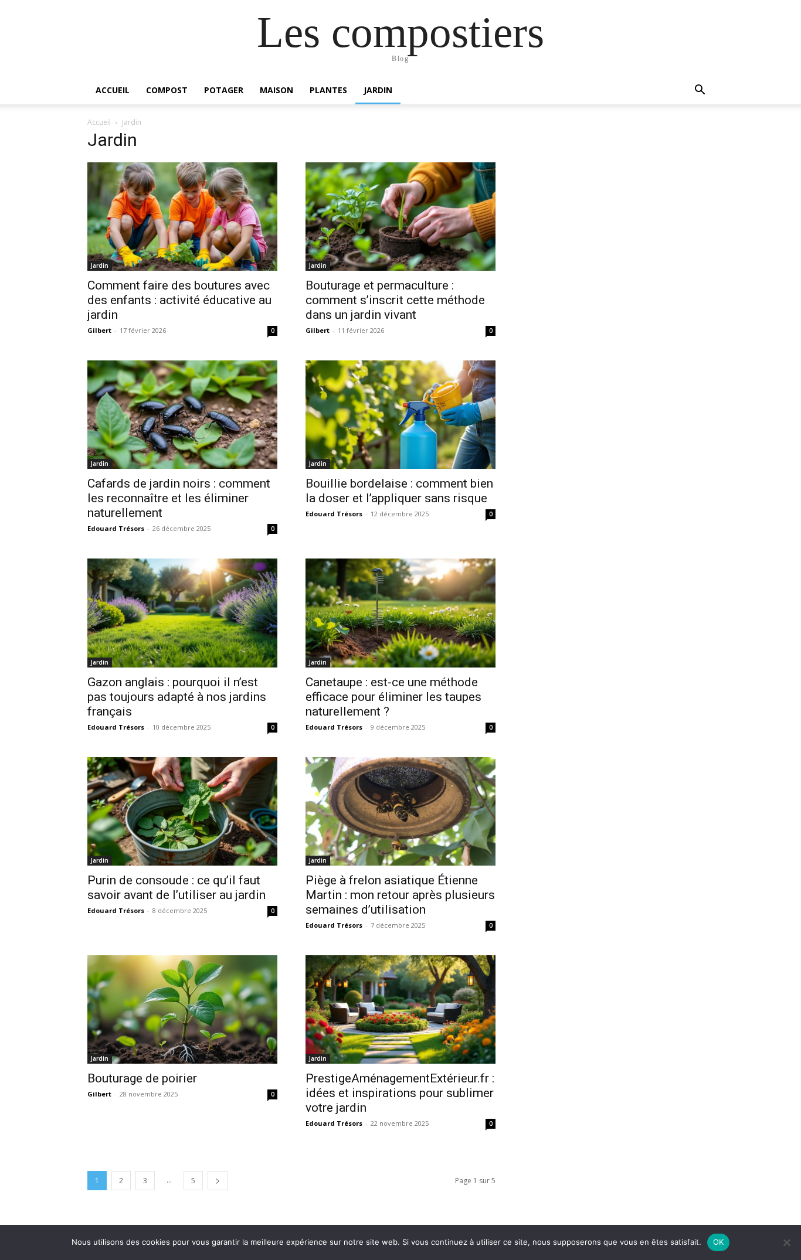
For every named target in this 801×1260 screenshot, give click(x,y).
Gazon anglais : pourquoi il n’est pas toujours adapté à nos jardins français (176, 696)
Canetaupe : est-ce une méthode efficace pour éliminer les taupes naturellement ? (393, 696)
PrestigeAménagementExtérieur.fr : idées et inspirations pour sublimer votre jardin (400, 1093)
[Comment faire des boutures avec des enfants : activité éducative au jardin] (182, 216)
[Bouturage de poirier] (182, 1009)
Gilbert (99, 330)
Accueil (113, 90)
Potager (223, 90)
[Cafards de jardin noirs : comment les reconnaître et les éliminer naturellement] (182, 414)
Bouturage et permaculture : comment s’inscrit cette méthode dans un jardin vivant (395, 300)
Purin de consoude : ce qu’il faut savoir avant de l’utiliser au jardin (176, 887)
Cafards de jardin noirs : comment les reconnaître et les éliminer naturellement (178, 498)
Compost (167, 90)
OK (718, 1242)
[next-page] (218, 1180)
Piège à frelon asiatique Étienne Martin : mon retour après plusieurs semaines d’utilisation (400, 895)
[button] (699, 91)
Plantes (328, 90)
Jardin (378, 90)
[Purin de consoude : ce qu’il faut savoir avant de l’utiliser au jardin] (182, 811)
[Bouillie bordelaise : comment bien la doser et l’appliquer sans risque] (400, 414)
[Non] (786, 1242)
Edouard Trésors (115, 528)
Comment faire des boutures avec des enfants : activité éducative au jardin (179, 300)
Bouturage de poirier (142, 1078)
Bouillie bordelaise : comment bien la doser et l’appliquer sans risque (399, 490)
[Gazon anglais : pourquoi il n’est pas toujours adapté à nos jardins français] (182, 613)
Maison (276, 90)
